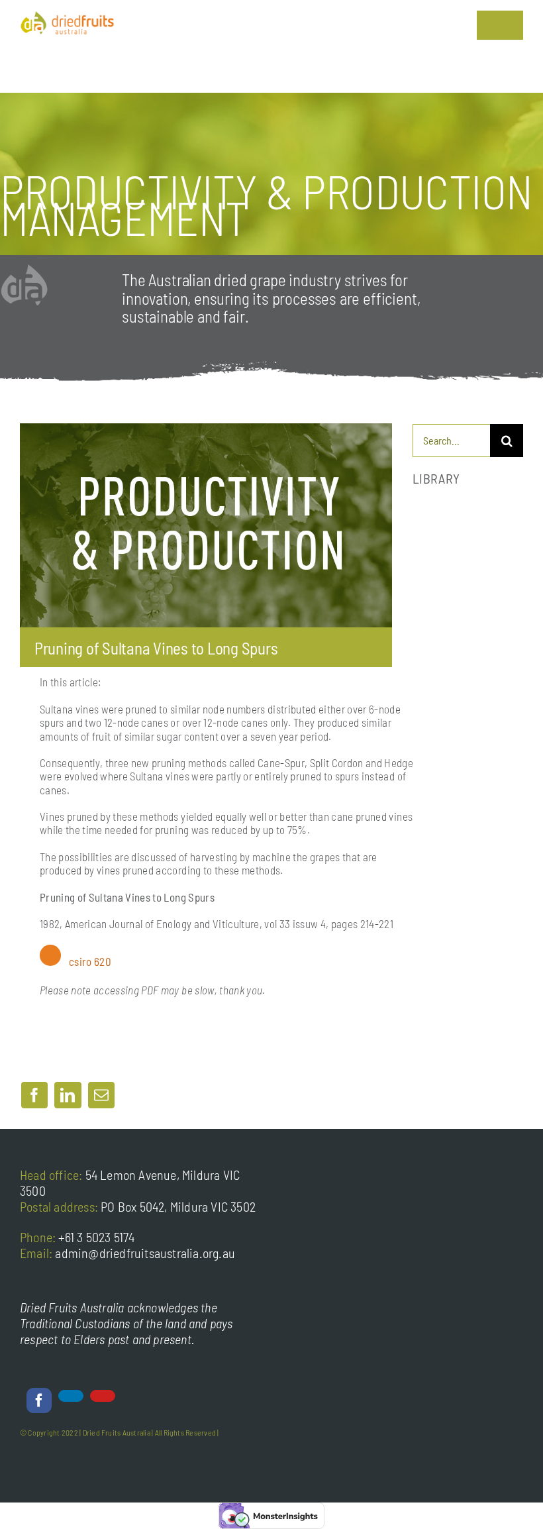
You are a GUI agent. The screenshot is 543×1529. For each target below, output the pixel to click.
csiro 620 (90, 961)
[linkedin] (70, 1396)
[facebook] (39, 1400)
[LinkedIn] (67, 1095)
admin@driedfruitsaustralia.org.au (145, 1253)
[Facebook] (34, 1095)
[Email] (101, 1095)
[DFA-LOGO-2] (67, 16)
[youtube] (102, 1396)
